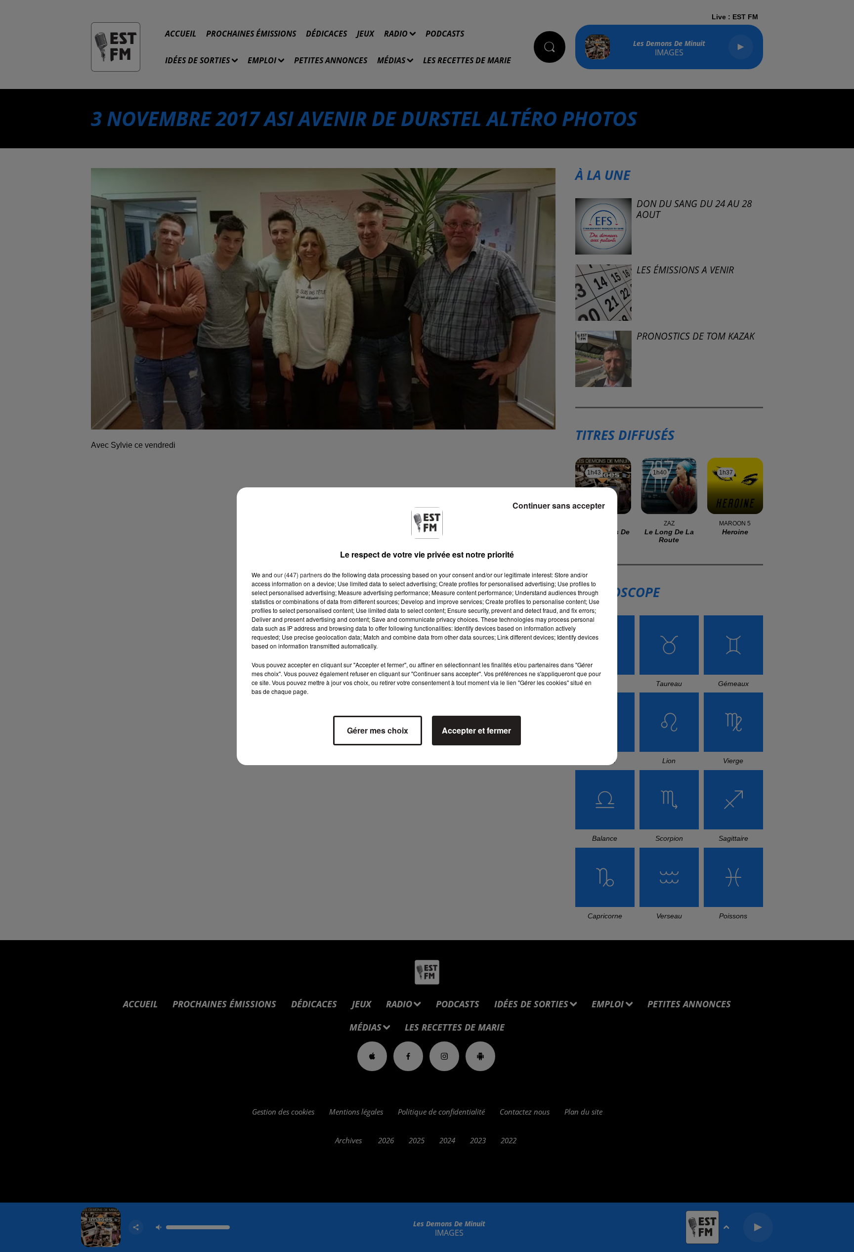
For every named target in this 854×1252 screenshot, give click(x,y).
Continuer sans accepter (558, 505)
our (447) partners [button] (298, 574)
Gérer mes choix (377, 730)
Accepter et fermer (476, 730)
